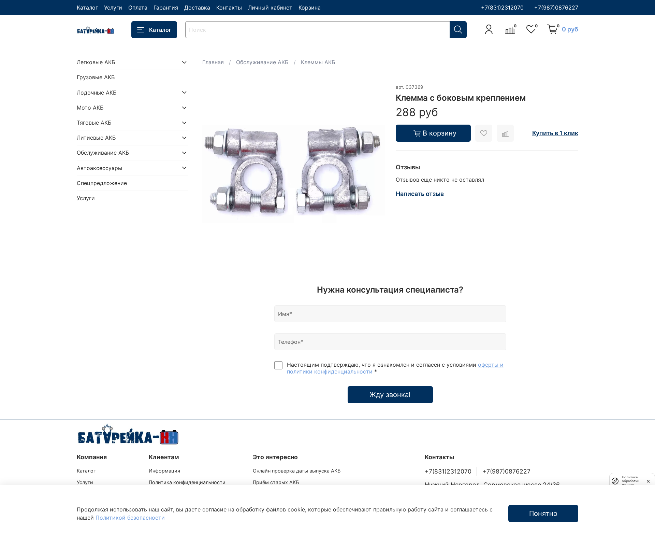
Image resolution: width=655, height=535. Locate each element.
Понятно (543, 513)
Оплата (137, 7)
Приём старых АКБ (276, 482)
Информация (164, 471)
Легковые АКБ (96, 62)
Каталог (87, 7)
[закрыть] (648, 481)
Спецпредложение (102, 182)
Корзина (310, 7)
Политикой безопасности (130, 517)
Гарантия (166, 7)
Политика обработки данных (630, 481)
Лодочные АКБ (97, 92)
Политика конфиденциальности (187, 482)
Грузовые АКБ (96, 77)
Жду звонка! (390, 395)
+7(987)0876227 (556, 7)
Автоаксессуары (99, 167)
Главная (213, 62)
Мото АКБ (90, 107)
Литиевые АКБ (96, 137)
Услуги (113, 7)
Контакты (229, 7)
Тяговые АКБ (94, 122)
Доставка (197, 7)
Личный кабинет (270, 7)
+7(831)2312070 (502, 7)
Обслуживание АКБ (262, 62)
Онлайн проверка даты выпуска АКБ (296, 471)
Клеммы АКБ (318, 62)
